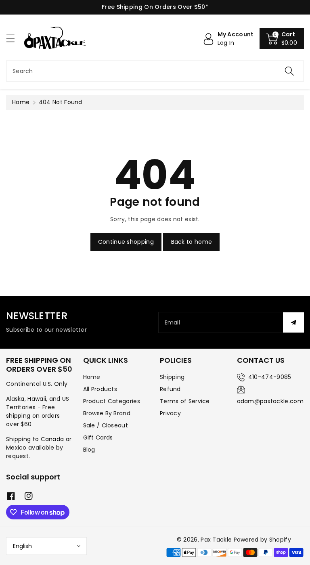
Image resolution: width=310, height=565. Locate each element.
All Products (100, 389)
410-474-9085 (269, 377)
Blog (89, 450)
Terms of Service (185, 401)
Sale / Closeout (105, 425)
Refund (170, 389)
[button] (14, 38)
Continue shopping (126, 242)
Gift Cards (98, 437)
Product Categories (111, 401)
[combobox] (155, 71)
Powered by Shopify (262, 540)
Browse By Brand (107, 413)
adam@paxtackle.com (270, 401)
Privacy (170, 413)
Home (20, 102)
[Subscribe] (293, 322)
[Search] (289, 71)
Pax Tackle (216, 540)
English (22, 546)
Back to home (191, 242)
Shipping (172, 377)
